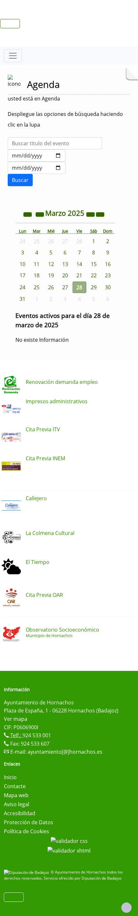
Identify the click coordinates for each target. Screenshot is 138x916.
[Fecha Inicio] (36, 155)
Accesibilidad (19, 813)
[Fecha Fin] (36, 168)
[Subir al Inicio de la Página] (126, 907)
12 (51, 264)
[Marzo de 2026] (91, 213)
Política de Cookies (26, 831)
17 (22, 275)
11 (36, 264)
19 (51, 275)
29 (94, 287)
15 (94, 264)
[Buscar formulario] (20, 180)
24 (22, 287)
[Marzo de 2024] (28, 213)
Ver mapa (15, 718)
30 (108, 287)
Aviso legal (16, 804)
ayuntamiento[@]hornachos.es (65, 751)
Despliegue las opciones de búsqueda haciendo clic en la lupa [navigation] (65, 119)
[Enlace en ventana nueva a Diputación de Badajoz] (27, 872)
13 (65, 264)
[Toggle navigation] (13, 55)
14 (79, 264)
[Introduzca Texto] (55, 143)
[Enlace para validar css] (69, 840)
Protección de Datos (28, 822)
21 (79, 275)
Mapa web (16, 795)
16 (108, 264)
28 (79, 287)
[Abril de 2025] (100, 213)
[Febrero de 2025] (40, 213)
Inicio (10, 777)
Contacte (15, 786)
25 (36, 287)
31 (22, 298)
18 (36, 275)
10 (22, 264)
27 (65, 287)
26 (51, 287)
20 (65, 275)
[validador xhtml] (69, 850)
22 (94, 275)
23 (108, 275)
